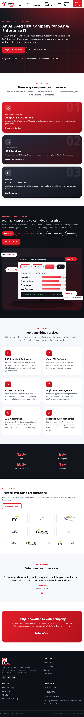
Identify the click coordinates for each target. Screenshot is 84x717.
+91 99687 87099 (50, 692)
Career (58, 4)
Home (13, 4)
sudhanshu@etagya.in (52, 696)
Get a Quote (77, 3)
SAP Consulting (8, 688)
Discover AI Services (13, 128)
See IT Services (11, 193)
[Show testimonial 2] (42, 593)
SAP (28, 4)
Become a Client (11, 506)
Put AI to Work (11, 241)
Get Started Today (42, 633)
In (14, 677)
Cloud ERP (6, 695)
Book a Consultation (37, 50)
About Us (21, 3)
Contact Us (67, 3)
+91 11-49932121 (50, 688)
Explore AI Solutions (13, 50)
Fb (4, 677)
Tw (9, 677)
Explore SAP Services (13, 159)
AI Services (36, 3)
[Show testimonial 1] (39, 593)
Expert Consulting (47, 3)
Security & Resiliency (10, 698)
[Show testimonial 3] (44, 593)
